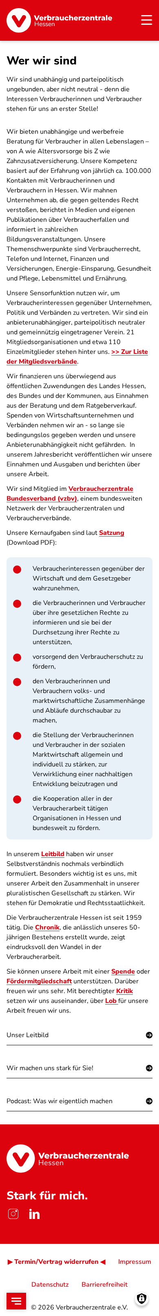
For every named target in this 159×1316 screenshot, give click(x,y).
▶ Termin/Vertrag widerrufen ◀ (56, 1261)
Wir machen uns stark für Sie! (50, 1068)
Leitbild (52, 854)
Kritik (124, 991)
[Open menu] (16, 1301)
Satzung (111, 532)
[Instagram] (13, 1213)
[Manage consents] (142, 1299)
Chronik (47, 927)
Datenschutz (49, 1284)
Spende (123, 971)
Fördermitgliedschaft (39, 981)
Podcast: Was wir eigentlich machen (60, 1101)
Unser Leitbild (28, 1035)
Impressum (134, 1261)
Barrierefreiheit (105, 1284)
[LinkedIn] (34, 1213)
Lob (111, 1000)
